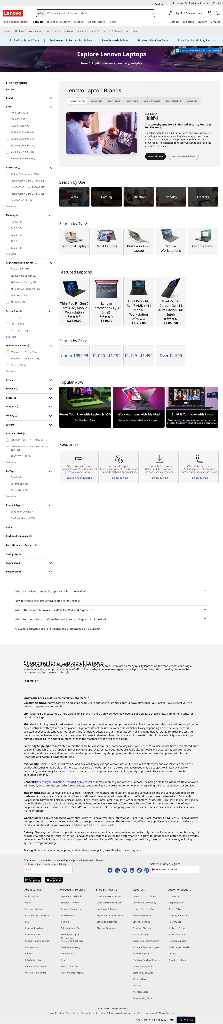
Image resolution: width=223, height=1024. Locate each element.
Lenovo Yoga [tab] (96, 100)
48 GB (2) (8, 241)
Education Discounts (107, 921)
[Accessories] (61, 31)
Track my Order (175, 921)
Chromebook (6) (8, 490)
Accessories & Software (72, 940)
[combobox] (41, 13)
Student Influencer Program (146, 947)
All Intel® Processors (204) (8, 174)
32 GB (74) (8, 247)
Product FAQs (67, 953)
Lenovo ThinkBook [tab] (152, 100)
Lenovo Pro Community (144, 902)
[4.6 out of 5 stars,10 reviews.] (171, 318)
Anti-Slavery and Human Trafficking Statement (154, 1013)
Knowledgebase (140, 991)
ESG (27, 921)
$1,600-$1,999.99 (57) (8, 138)
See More (11, 206)
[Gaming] (180, 22)
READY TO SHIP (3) (8, 456)
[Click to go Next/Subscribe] (68, 869)
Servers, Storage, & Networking (70, 936)
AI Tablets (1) (8, 302)
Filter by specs (16, 83)
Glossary (137, 985)
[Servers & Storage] (124, 31)
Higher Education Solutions (110, 915)
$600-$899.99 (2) (8, 119)
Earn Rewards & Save (115, 40)
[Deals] (140, 31)
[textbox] (175, 869)
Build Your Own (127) (8, 511)
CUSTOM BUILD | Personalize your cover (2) (8, 448)
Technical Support (177, 940)
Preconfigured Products (72, 972)
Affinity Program (141, 953)
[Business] (195, 22)
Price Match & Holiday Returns (197, 40)
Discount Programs (106, 928)
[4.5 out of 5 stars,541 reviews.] (74, 316)
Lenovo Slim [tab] (192, 100)
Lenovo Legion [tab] (114, 100)
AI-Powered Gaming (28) (8, 282)
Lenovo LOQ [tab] (132, 100)
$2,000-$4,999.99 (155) (8, 145)
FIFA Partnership (33, 959)
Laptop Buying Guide (143, 972)
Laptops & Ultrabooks (71, 896)
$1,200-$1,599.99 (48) (8, 132)
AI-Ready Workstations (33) (8, 288)
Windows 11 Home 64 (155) (8, 358)
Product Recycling (34, 928)
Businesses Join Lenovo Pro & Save (70, 40)
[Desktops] (26, 31)
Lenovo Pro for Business (144, 896)
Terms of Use (72, 1013)
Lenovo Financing (141, 921)
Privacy (51, 1013)
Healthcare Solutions (107, 909)
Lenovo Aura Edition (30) (8, 275)
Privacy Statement (38, 864)
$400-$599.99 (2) (8, 112)
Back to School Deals (27, 40)
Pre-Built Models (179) (8, 518)
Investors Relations (34, 909)
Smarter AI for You (70, 902)
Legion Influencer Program (146, 940)
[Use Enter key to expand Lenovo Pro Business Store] (207, 3)
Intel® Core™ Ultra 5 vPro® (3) (8, 193)
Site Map (60, 1013)
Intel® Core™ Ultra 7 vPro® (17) (8, 187)
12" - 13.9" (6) (8, 324)
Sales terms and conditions (119, 1013)
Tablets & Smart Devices (72, 928)
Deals (63, 959)
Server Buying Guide (142, 998)
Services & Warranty (70, 947)
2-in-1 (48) (8, 477)
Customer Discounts (142, 928)
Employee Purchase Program (147, 959)
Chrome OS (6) (8, 365)
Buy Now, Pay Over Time (153, 40)
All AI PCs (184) (8, 295)
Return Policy (174, 909)
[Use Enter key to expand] (204, 13)
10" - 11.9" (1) (8, 317)
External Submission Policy (93, 1013)
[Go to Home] (13, 13)
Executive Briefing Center (37, 940)
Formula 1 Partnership (36, 966)
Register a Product (177, 928)
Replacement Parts (177, 934)
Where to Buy (139, 979)
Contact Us (173, 896)
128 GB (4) (8, 221)
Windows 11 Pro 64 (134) (8, 352)
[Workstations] (45, 31)
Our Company (32, 896)
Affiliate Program (141, 934)
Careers (29, 953)
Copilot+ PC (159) (8, 269)
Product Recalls (32, 934)
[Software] (75, 31)
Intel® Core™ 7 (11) (8, 200)
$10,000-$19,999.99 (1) (8, 158)
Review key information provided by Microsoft (63, 782)
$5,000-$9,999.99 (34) (8, 152)
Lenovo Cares (32, 947)
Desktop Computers (71, 909)
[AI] (130, 31)
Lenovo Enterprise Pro (143, 909)
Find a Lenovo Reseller (179, 947)
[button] (214, 3)
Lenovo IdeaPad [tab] (173, 100)
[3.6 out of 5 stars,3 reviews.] (106, 316)
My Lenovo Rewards (142, 915)
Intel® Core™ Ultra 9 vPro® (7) (8, 180)
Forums (172, 953)
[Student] (208, 22)
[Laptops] (13, 31)
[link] (209, 14)
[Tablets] (100, 31)
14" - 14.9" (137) (8, 330)
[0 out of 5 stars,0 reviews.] (138, 318)
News (28, 902)
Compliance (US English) (37, 915)
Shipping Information (178, 915)
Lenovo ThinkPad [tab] (77, 100)
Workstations (67, 915)
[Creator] (222, 22)
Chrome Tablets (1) (8, 483)
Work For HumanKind (35, 972)
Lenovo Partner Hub (142, 966)
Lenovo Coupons (69, 966)
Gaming (65, 921)
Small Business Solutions (109, 896)
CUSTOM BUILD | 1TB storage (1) (8, 440)
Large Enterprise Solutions (109, 902)
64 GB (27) (8, 228)
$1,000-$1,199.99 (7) (8, 125)
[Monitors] (88, 31)
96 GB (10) (8, 234)
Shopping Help (175, 902)
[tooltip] (18, 167)
